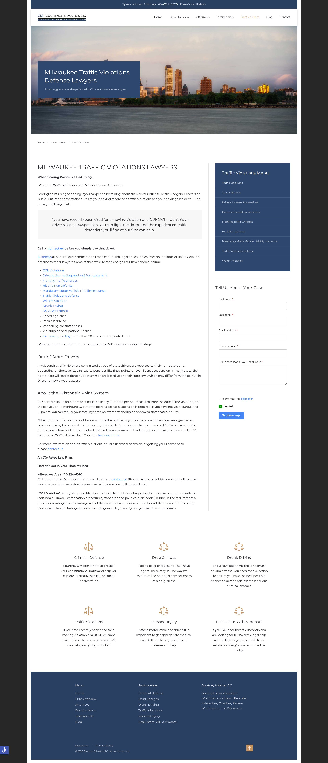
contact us (56, 248)
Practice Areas (85, 710)
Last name (226, 314)
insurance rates (109, 435)
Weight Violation (55, 300)
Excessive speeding (57, 336)
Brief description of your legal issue (241, 361)
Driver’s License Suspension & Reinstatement (75, 275)
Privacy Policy (104, 745)
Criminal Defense (150, 693)
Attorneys (45, 257)
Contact (284, 17)
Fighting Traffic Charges (60, 280)
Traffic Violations (232, 182)
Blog (269, 17)
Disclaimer (82, 745)
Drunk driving (53, 305)
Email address (228, 330)
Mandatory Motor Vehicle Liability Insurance (74, 290)
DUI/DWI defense (55, 311)
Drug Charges (148, 699)
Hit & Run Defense (233, 231)
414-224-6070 (168, 4)
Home (158, 17)
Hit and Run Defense (57, 285)
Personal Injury (149, 716)
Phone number (228, 346)
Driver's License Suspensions (240, 202)
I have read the (237, 398)
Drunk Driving (148, 704)
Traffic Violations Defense (61, 295)
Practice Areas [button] (249, 17)
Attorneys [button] (203, 17)
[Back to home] (62, 17)
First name (226, 299)
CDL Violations (53, 270)
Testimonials (225, 17)
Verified (228, 406)
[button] (249, 748)
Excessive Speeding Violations (241, 212)
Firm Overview (179, 17)
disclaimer (246, 398)
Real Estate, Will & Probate (157, 722)
